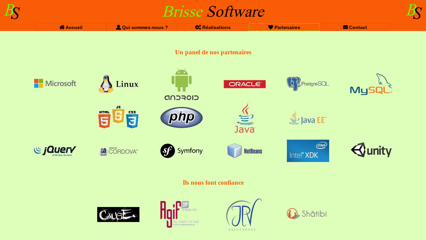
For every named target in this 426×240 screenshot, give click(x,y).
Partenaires (286, 27)
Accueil (74, 27)
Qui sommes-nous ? (144, 27)
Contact (357, 27)
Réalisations (216, 27)
